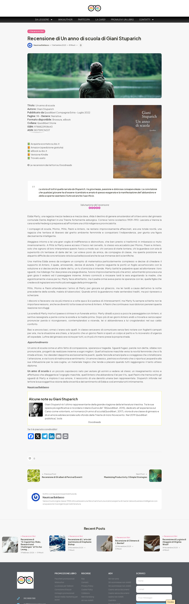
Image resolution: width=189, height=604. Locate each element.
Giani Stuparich (45, 108)
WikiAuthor (65, 19)
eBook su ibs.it (39, 150)
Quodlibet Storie (46, 122)
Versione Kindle (39, 154)
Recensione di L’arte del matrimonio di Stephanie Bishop (79, 542)
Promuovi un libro (122, 19)
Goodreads (65, 165)
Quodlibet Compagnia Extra (59, 112)
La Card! (100, 19)
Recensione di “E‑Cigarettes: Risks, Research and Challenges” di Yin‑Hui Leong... (31, 544)
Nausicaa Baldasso (41, 45)
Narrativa (56, 116)
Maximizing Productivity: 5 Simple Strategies (125, 477)
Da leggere (42, 19)
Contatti (144, 19)
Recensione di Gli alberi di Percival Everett (62, 477)
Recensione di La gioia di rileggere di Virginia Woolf (174, 542)
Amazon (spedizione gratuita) (47, 147)
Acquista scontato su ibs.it (45, 143)
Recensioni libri (37, 31)
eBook (67, 119)
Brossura (57, 119)
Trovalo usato (38, 157)
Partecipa (84, 19)
